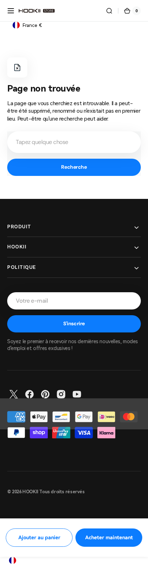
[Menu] (11, 11)
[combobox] (74, 142)
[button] (109, 11)
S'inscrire (74, 323)
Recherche (74, 167)
